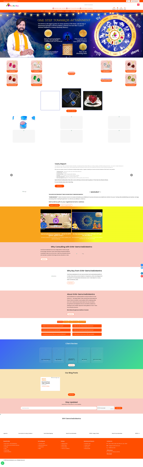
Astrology (73, 11)
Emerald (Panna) (36, 84)
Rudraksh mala (87, 434)
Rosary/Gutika (87, 438)
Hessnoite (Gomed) (131, 71)
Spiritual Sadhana (7, 442)
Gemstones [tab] (60, 312)
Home (42, 11)
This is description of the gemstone (50, 97)
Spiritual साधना (90, 11)
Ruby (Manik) (12, 71)
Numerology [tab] (75, 312)
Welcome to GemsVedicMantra (10, 1)
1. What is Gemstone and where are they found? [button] (52, 316)
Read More (59, 176)
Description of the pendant (71, 94)
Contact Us (99, 11)
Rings (93, 96)
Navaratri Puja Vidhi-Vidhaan (46, 373)
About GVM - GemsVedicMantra (10, 434)
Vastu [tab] (70, 312)
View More (71, 355)
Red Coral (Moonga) (12, 84)
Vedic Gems (87, 437)
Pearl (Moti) (36, 71)
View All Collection (71, 111)
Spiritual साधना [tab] (82, 312)
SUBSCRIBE (118, 398)
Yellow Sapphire (71, 73)
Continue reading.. (46, 376)
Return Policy (64, 435)
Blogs (40, 438)
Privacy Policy (64, 437)
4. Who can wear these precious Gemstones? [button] (83, 316)
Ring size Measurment (43, 435)
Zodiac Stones (87, 435)
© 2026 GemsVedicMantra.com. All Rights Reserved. (14, 450)
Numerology (82, 11)
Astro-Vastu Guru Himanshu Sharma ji (11, 435)
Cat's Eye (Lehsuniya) (130, 84)
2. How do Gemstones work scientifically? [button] (51, 320)
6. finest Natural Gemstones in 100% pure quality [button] (83, 324)
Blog (95, 11)
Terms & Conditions (65, 438)
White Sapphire (106, 71)
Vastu (77, 11)
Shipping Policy (64, 434)
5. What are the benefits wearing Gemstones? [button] (83, 320)
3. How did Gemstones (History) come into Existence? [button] (54, 324)
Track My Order (42, 434)
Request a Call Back (54, 195)
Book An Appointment (66, 195)
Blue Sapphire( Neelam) (106, 80)
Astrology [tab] (66, 312)
